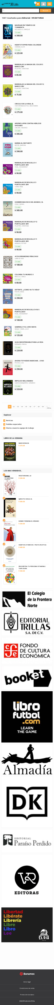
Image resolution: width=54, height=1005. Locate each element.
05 (26, 407)
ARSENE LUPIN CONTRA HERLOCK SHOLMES (28, 124)
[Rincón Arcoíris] (27, 925)
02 (14, 407)
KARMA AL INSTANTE (23, 143)
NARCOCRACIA (24, 443)
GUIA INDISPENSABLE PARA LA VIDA (29, 342)
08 (39, 407)
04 (22, 407)
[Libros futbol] (27, 717)
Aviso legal (27, 982)
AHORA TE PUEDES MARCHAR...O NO (29, 361)
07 (34, 407)
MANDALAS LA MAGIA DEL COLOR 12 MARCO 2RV (29, 85)
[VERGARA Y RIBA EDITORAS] (27, 880)
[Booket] (27, 677)
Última (49, 408)
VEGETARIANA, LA (25, 476)
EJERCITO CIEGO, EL (25, 499)
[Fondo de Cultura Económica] (27, 650)
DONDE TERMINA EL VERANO (29, 521)
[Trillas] (27, 622)
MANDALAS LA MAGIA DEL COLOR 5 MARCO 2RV (29, 65)
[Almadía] (27, 759)
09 (43, 407)
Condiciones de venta (27, 988)
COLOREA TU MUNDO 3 (24, 274)
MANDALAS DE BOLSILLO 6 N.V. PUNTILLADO (27, 310)
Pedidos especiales (14, 424)
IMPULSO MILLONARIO (24, 381)
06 (30, 407)
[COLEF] (27, 599)
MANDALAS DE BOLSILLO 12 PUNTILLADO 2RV (26, 223)
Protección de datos (27, 995)
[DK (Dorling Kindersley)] (27, 802)
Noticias (9, 420)
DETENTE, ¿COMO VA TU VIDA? (27, 290)
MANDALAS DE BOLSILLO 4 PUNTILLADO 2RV (25, 164)
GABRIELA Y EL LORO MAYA (25, 327)
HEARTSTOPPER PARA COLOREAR (28, 45)
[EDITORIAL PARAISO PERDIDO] (27, 841)
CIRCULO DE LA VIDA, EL (24, 104)
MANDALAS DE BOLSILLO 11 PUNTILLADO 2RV (26, 240)
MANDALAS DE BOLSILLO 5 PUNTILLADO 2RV (25, 183)
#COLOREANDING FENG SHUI (26, 256)
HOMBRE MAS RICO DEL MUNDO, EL (29, 202)
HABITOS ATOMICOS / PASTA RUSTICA (32, 545)
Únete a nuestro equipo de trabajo (20, 428)
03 (18, 407)
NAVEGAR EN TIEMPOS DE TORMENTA (25, 26)
